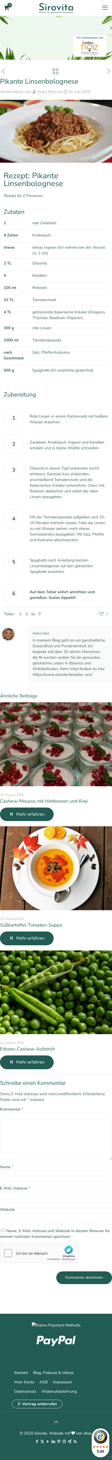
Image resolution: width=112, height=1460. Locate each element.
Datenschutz (25, 1391)
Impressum (62, 1382)
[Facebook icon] (37, 1441)
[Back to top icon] (56, 1422)
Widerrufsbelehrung (59, 1391)
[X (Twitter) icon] (42, 1441)
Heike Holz (46, 91)
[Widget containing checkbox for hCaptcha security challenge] (39, 1253)
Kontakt (21, 1372)
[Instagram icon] (64, 1441)
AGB (43, 1382)
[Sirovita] (56, 8)
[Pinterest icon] (59, 1441)
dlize (88, 1433)
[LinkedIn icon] (53, 1441)
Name (6, 1167)
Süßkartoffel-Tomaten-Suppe (31, 925)
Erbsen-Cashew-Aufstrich (27, 1049)
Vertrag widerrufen (39, 1403)
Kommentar (11, 1109)
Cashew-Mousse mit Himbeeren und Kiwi (44, 801)
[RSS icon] (75, 1441)
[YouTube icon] (48, 1441)
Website (7, 1209)
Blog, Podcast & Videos (53, 1372)
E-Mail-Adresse (15, 1188)
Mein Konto (24, 1382)
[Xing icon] (70, 1441)
